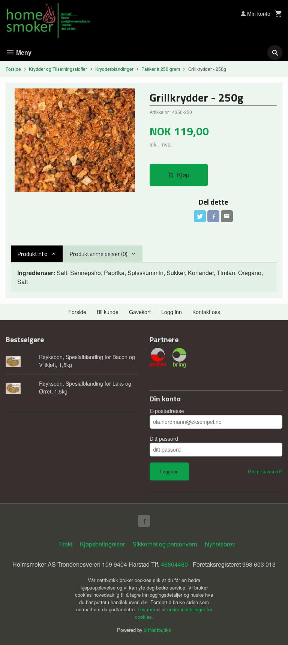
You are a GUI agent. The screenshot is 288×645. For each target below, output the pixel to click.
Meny (23, 52)
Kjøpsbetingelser (102, 544)
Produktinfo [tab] (32, 253)
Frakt (65, 544)
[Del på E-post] (227, 216)
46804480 (174, 564)
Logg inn (171, 312)
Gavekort (140, 312)
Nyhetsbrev (220, 544)
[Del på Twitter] (200, 216)
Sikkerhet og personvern (164, 544)
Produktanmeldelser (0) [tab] (98, 253)
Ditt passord (164, 438)
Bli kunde (107, 312)
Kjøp (183, 175)
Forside (13, 69)
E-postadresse (167, 411)
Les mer (147, 609)
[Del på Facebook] (213, 216)
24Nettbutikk (157, 629)
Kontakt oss (206, 312)
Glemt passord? (265, 471)
